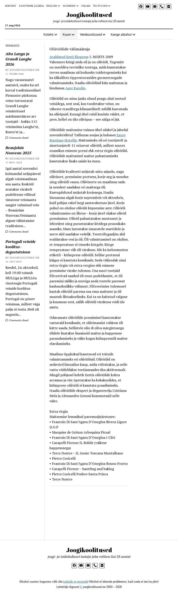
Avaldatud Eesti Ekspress (68, 56)
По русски (100, 5)
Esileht (48, 34)
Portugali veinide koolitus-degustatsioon (20, 246)
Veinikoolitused (91, 34)
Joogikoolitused (89, 14)
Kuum (67, 34)
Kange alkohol (121, 34)
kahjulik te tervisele (75, 581)
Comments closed (18, 137)
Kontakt (10, 5)
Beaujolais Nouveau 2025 (18, 150)
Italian (86, 5)
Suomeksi (69, 5)
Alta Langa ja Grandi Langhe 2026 (18, 59)
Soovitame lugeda (31, 5)
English (51, 5)
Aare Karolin (75, 88)
